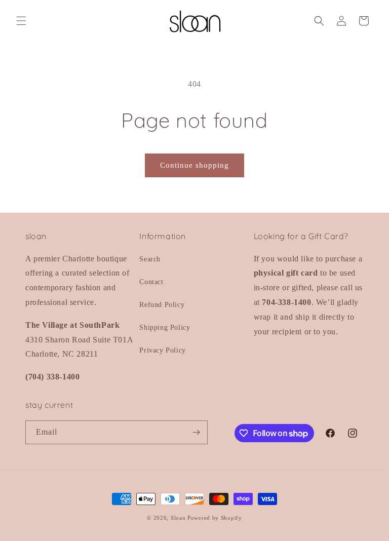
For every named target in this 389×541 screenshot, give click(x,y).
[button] (21, 21)
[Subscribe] (196, 432)
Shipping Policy (164, 327)
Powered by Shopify (214, 518)
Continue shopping (194, 165)
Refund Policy (161, 304)
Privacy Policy (162, 350)
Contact (151, 282)
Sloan (178, 518)
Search (150, 259)
